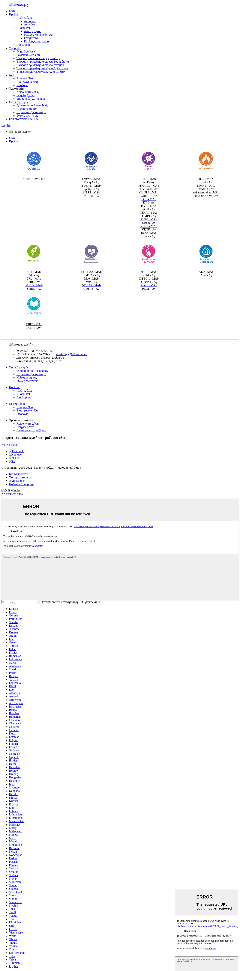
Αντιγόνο (29, 24)
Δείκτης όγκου (32, 31)
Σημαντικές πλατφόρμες (30, 98)
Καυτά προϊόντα (18, 474)
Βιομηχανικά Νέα (27, 81)
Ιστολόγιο (22, 85)
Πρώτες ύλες (24, 17)
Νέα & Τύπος (17, 403)
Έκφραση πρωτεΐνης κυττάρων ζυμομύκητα (42, 61)
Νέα (11, 75)
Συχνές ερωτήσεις (27, 115)
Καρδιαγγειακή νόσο (36, 41)
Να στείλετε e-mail (13, 493)
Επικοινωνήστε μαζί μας (23, 118)
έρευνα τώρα (9, 444)
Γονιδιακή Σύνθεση (28, 54)
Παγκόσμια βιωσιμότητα (31, 112)
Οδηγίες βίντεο (25, 95)
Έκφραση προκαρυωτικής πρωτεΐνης (38, 58)
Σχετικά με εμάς (18, 102)
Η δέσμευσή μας (26, 108)
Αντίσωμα (30, 21)
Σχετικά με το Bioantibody (32, 105)
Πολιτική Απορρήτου (21, 484)
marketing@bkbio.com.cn (71, 354)
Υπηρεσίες (15, 48)
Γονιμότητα (31, 38)
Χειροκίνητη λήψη (27, 92)
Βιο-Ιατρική (23, 44)
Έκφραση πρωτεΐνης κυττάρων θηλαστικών (42, 68)
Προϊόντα (14, 387)
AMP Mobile (17, 480)
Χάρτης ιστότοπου (20, 477)
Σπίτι (12, 11)
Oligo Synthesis (25, 51)
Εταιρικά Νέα (24, 78)
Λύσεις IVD (23, 27)
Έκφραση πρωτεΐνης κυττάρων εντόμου (40, 65)
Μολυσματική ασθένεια (38, 34)
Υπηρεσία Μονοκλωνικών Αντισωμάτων (40, 71)
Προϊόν (13, 14)
